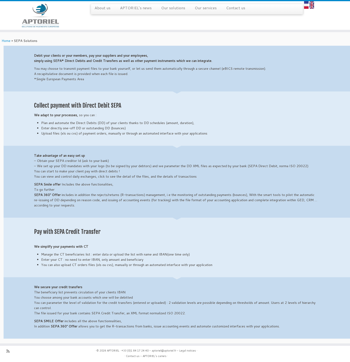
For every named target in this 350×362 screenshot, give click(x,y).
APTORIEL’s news (136, 7)
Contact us (235, 7)
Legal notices (187, 350)
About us (102, 7)
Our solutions (173, 7)
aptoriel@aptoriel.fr (164, 350)
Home (6, 40)
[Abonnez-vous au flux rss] (9, 351)
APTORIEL (113, 350)
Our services (206, 7)
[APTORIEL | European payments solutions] (40, 15)
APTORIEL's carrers (154, 356)
